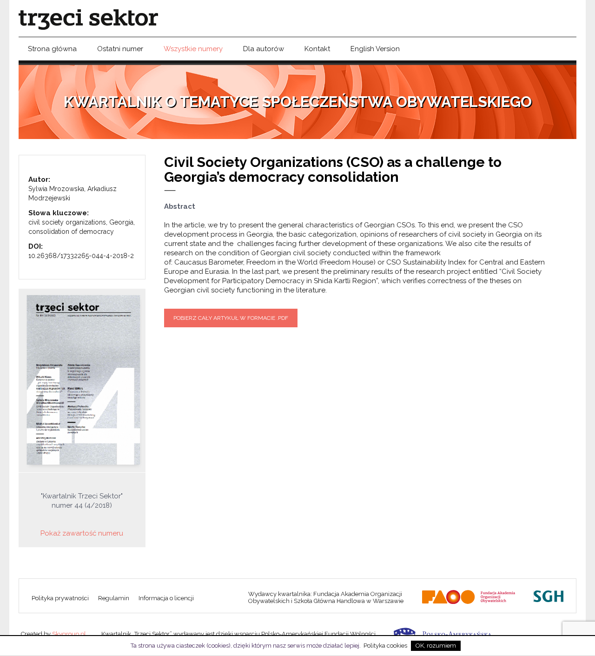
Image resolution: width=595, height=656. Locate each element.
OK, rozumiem (436, 645)
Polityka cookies (385, 645)
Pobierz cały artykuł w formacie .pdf (230, 318)
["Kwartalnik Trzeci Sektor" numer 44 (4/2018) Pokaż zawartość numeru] (82, 381)
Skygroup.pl (69, 633)
